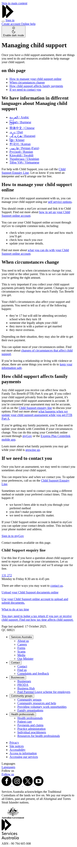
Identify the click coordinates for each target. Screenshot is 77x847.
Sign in (10, 20)
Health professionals (22, 714)
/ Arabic (19, 117)
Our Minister (25, 658)
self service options (60, 201)
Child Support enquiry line (35, 408)
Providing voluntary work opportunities (42, 706)
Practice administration (31, 728)
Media (21, 655)
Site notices (16, 746)
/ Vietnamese (24, 162)
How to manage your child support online (35, 79)
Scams (21, 651)
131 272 (7, 575)
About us (23, 641)
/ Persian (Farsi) (24, 148)
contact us (56, 585)
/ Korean (20, 144)
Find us (22, 670)
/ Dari (16, 132)
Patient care (24, 721)
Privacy (14, 742)
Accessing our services (23, 757)
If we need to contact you (25, 89)
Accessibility (17, 749)
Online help (28, 24)
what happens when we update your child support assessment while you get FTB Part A (37, 415)
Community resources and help (36, 703)
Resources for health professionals (38, 736)
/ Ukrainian (24, 159)
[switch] (13, 31)
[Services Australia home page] (8, 16)
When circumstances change (27, 82)
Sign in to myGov (13, 536)
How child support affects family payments (36, 86)
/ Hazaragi (22, 136)
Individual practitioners (31, 732)
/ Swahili (21, 155)
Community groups (22, 695)
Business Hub (26, 688)
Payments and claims (30, 725)
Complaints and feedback (33, 673)
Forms (21, 648)
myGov (27, 436)
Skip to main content (14, 3)
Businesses (17, 677)
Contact (15, 662)
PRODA (22, 684)
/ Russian (21, 151)
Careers (22, 644)
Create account (11, 24)
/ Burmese (20, 122)
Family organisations (30, 710)
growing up (32, 450)
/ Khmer (16, 140)
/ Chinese (22, 128)
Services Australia (21, 637)
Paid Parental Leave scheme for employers (43, 692)
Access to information (23, 753)
